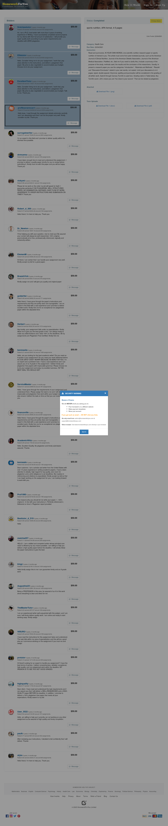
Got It (84, 432)
